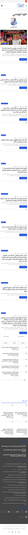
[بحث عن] (26, 5)
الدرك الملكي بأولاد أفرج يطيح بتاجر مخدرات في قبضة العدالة (9, 348)
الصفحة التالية (6, 336)
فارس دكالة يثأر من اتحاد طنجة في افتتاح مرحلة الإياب (17, 489)
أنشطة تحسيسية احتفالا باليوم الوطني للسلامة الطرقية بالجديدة (15, 463)
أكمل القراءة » (23, 59)
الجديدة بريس (19, 469)
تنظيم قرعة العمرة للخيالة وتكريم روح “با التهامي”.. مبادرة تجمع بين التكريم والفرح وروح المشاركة (14, 170)
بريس (14, 469)
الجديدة (25, 469)
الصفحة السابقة (21, 336)
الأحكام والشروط (10, 528)
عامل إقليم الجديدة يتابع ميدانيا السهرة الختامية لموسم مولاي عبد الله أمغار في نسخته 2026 (10, 361)
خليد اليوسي (13, 27)
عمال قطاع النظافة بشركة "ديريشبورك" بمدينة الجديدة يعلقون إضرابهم (14, 479)
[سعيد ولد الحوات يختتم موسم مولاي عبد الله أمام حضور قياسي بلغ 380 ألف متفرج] (23, 367)
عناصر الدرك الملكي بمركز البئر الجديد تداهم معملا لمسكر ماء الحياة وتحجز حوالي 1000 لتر (14, 482)
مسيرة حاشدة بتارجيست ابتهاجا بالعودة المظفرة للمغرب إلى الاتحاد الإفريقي (14, 500)
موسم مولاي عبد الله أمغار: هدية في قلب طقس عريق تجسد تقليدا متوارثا (14, 228)
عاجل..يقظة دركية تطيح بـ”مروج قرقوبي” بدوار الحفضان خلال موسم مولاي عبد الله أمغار (14, 289)
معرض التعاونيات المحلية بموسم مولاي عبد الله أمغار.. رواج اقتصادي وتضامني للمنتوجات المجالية (10, 373)
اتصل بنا (4, 528)
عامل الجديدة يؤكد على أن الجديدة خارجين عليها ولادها (17, 474)
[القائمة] (1, 5)
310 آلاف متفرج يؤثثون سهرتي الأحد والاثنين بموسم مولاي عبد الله (14, 141)
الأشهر (22, 343)
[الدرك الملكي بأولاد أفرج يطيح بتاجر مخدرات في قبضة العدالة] (23, 349)
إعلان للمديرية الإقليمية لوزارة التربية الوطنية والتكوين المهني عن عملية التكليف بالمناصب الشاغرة (14, 467)
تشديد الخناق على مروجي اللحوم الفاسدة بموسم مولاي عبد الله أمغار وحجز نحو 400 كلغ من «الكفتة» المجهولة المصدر (14, 50)
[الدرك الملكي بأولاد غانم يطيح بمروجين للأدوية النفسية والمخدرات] (23, 355)
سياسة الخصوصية (17, 528)
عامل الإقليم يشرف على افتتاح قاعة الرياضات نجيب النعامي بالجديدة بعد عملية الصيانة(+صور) (14, 472)
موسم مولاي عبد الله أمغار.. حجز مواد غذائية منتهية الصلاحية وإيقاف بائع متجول (13, 199)
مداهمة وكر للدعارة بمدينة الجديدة (20, 495)
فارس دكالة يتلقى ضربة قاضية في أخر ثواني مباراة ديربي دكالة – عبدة (14, 487)
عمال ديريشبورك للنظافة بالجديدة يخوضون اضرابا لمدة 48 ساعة (15, 477)
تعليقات (5, 343)
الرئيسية (24, 10)
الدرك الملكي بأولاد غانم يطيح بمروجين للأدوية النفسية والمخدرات (10, 354)
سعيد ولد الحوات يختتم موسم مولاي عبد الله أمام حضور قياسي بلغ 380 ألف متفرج (9, 366)
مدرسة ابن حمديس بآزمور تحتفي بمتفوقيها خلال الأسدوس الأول (15, 497)
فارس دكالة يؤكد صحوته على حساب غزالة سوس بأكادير (16, 485)
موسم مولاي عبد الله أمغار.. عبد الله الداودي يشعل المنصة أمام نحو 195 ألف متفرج (13, 81)
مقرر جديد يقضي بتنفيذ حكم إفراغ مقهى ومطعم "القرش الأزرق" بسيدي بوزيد (14, 504)
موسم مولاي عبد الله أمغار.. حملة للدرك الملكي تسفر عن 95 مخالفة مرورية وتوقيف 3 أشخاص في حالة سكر (14, 110)
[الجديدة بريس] (20, 5)
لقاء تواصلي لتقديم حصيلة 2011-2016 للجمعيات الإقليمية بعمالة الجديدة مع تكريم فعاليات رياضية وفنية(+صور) (14, 493)
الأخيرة (14, 343)
